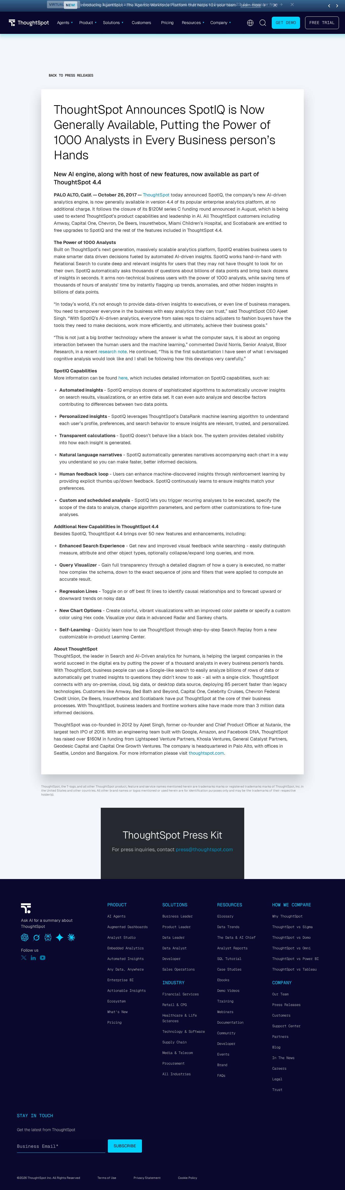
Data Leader (173, 937)
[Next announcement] (337, 5)
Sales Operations (178, 969)
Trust (277, 1089)
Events (223, 1054)
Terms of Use (106, 1178)
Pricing (114, 1022)
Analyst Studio (121, 937)
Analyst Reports (232, 948)
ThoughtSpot (156, 195)
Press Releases (286, 1004)
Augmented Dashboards (127, 927)
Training (225, 1001)
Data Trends (228, 927)
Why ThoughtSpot (287, 916)
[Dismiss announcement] (275, 5)
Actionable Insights (126, 990)
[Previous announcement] (329, 5)
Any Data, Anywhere (125, 969)
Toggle (262, 23)
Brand (222, 1065)
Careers (279, 1068)
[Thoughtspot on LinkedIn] (33, 957)
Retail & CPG (174, 1004)
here (123, 378)
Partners (280, 1036)
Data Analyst (174, 948)
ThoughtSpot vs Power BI (295, 958)
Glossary (225, 916)
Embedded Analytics (125, 948)
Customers (281, 1015)
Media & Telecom (177, 1052)
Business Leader (177, 916)
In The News (283, 1058)
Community (226, 1033)
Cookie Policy (187, 1178)
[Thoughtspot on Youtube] (42, 957)
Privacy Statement (147, 1178)
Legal (277, 1079)
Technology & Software (183, 1031)
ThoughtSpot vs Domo (291, 937)
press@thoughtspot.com (204, 849)
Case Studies (229, 969)
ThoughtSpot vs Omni (291, 948)
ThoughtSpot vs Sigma (292, 927)
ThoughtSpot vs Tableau (294, 969)
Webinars (225, 1011)
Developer (171, 958)
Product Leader (176, 927)
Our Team (280, 994)
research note (112, 351)
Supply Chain (174, 1042)
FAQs (221, 1075)
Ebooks (223, 980)
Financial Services (180, 994)
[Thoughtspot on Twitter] (24, 957)
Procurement (173, 1063)
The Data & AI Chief (236, 937)
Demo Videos (228, 990)
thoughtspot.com (206, 753)
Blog (276, 1047)
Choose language (250, 23)
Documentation (230, 1022)
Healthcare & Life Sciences (179, 1018)
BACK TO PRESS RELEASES (71, 75)
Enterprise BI (120, 980)
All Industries (176, 1074)
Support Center (286, 1026)
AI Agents (116, 916)
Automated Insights (125, 958)
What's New (117, 1011)
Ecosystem (116, 1001)
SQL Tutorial (229, 958)
